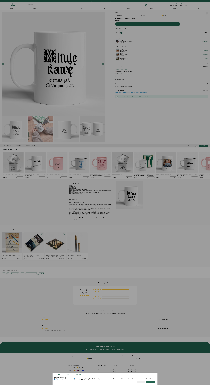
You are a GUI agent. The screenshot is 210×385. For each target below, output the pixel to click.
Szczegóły (67, 374)
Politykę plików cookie (57, 379)
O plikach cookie (78, 374)
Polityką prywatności (77, 378)
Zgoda (58, 374)
